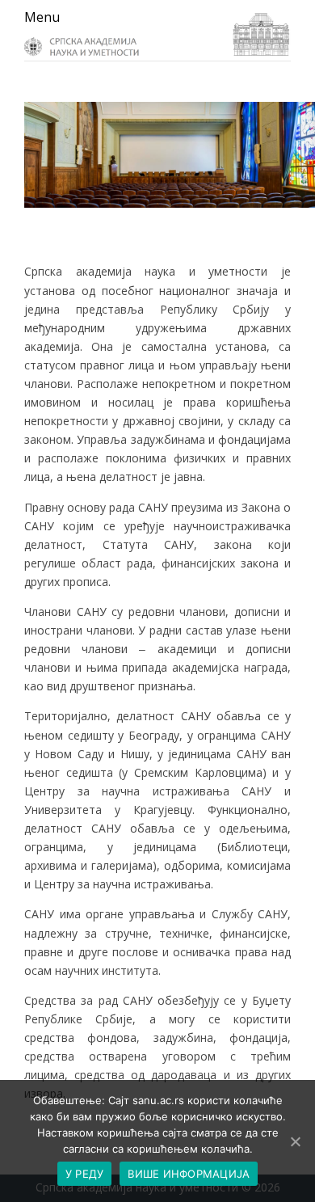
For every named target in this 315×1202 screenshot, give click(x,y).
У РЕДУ (84, 1173)
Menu (42, 17)
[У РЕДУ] (295, 1141)
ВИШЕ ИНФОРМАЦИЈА (189, 1173)
